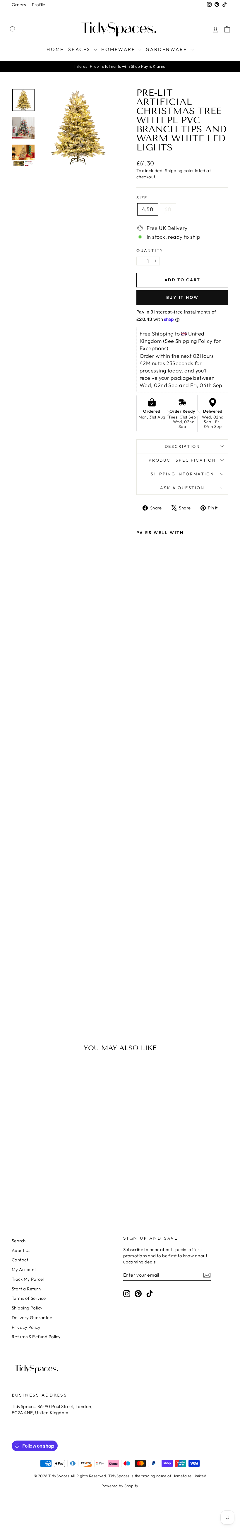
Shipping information (182, 474)
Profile (38, 4)
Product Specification (182, 460)
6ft (167, 209)
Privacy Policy (26, 1327)
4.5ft (147, 209)
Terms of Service (29, 1298)
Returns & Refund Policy (36, 1336)
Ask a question (182, 487)
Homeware (119, 49)
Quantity (149, 250)
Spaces (80, 49)
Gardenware (167, 49)
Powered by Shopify (120, 1485)
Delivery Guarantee (32, 1317)
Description (182, 446)
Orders (19, 4)
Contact (20, 1260)
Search (19, 1240)
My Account (24, 1269)
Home (55, 49)
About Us (21, 1250)
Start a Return (26, 1289)
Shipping (174, 170)
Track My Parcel (28, 1279)
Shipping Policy (27, 1308)
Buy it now (182, 297)
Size (142, 197)
